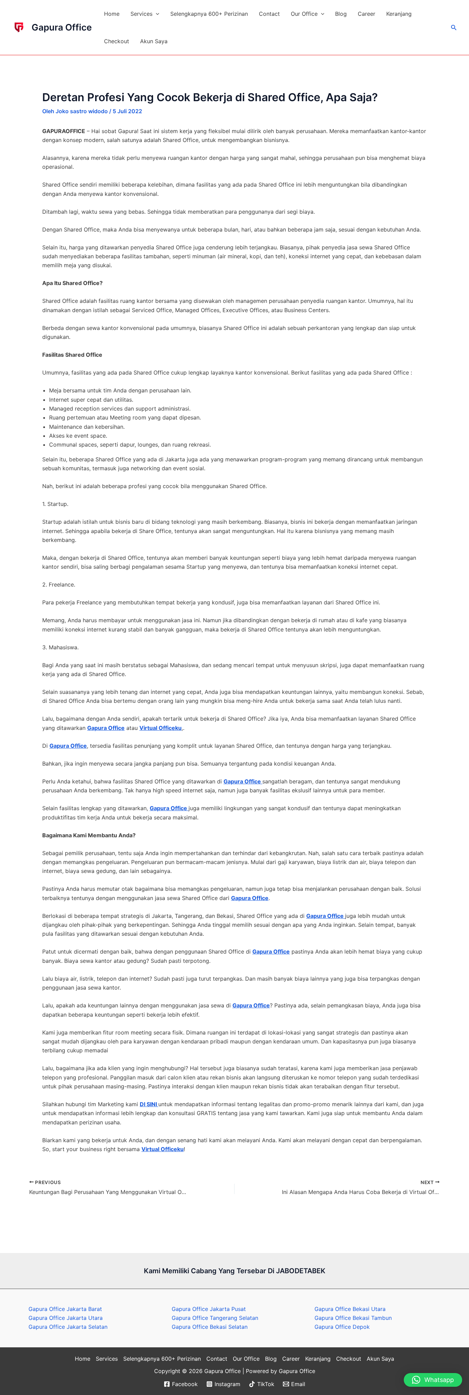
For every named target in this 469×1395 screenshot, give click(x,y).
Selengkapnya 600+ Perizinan (209, 13)
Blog (341, 13)
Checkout (116, 41)
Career (366, 13)
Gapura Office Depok (342, 1326)
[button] (155, 13)
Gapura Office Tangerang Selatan (215, 1317)
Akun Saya (154, 41)
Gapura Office (62, 27)
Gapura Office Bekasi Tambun (353, 1317)
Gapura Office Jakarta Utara (65, 1317)
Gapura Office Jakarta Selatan (67, 1326)
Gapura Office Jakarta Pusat (209, 1308)
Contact (269, 13)
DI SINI (149, 1104)
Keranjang (399, 13)
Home (111, 13)
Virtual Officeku (160, 727)
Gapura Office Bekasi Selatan (210, 1326)
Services (141, 13)
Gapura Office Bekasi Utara (350, 1308)
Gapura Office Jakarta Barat (65, 1308)
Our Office (304, 13)
